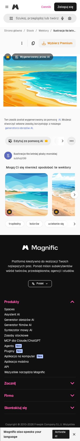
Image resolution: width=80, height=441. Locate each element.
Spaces (9, 309)
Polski (40, 283)
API (6, 367)
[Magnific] (40, 248)
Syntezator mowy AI (18, 330)
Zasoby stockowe (16, 335)
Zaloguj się (65, 7)
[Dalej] (62, 141)
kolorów (34, 224)
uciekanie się (56, 224)
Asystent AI (12, 314)
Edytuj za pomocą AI (25, 142)
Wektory (44, 30)
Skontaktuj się (15, 407)
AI (59, 119)
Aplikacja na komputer (23, 356)
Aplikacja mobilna (16, 362)
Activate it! (60, 434)
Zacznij (10, 383)
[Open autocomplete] (9, 18)
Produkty (11, 301)
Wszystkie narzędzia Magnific (24, 372)
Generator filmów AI (18, 325)
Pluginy (13, 351)
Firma (8, 395)
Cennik (46, 7)
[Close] (74, 434)
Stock (30, 30)
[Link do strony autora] (8, 156)
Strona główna (13, 30)
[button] (40, 283)
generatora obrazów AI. (19, 128)
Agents (12, 346)
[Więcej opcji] (21, 43)
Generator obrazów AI (19, 320)
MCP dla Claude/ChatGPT (22, 340)
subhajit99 (20, 158)
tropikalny (15, 224)
